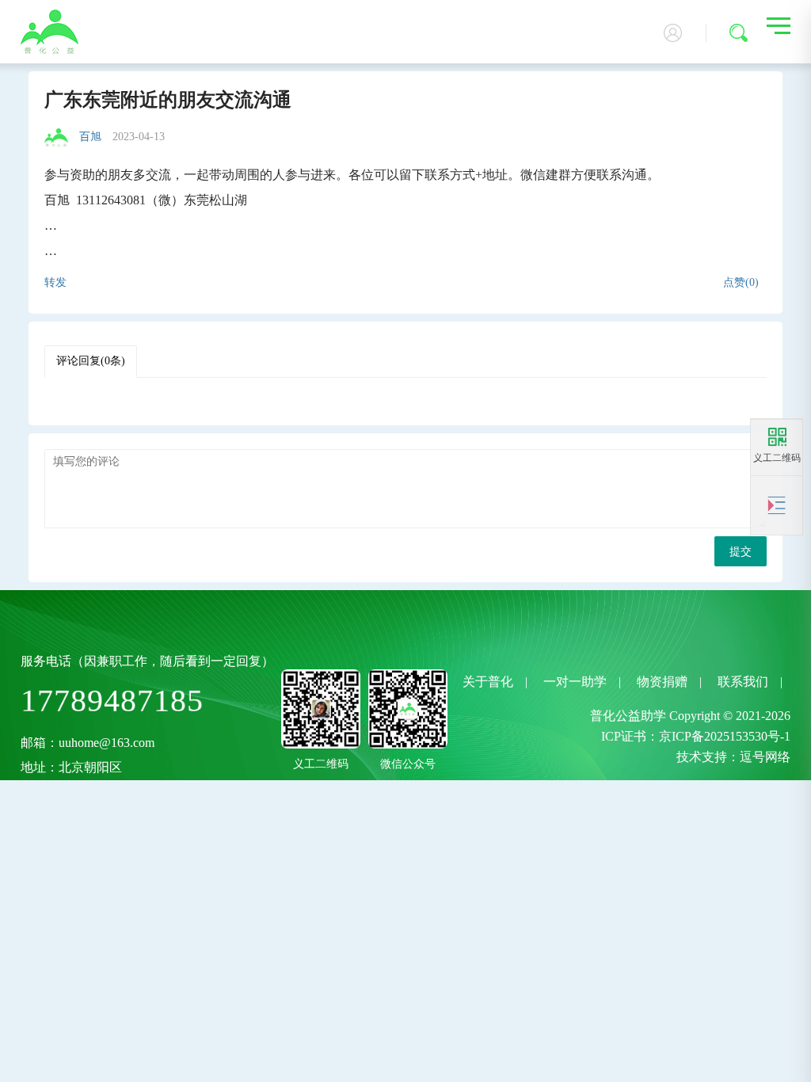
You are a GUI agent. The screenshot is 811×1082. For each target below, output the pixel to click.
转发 (55, 282)
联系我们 (743, 681)
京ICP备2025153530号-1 (724, 736)
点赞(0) (741, 282)
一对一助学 (575, 681)
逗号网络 (765, 757)
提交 (740, 552)
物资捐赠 (662, 681)
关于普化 (488, 681)
